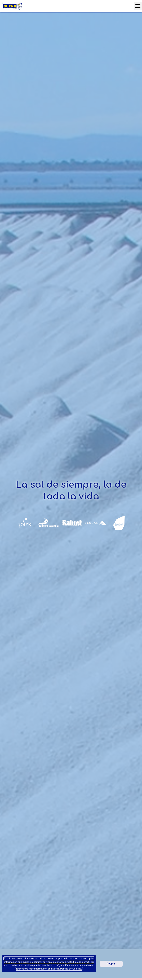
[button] (138, 6)
